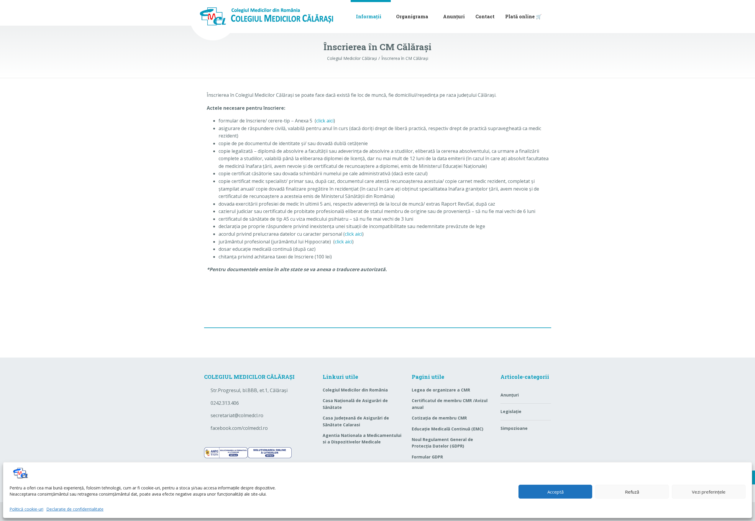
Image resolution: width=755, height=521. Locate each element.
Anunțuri (454, 16)
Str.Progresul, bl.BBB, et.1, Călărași (249, 390)
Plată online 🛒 (523, 16)
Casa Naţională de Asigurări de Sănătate (355, 404)
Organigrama (412, 16)
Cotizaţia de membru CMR (439, 418)
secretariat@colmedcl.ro (237, 415)
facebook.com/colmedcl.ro (239, 428)
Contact (485, 16)
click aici (325, 120)
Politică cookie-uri (26, 509)
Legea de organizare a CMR (441, 390)
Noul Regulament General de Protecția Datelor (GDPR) (442, 443)
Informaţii (368, 16)
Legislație (510, 411)
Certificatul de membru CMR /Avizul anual (450, 404)
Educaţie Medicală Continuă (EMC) (447, 429)
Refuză (632, 492)
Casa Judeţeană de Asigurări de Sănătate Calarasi (356, 421)
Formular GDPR (427, 457)
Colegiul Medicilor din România (355, 390)
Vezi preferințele (709, 492)
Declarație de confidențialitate (75, 509)
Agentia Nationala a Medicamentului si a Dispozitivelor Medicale (362, 438)
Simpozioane (514, 428)
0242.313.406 (225, 403)
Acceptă (555, 492)
